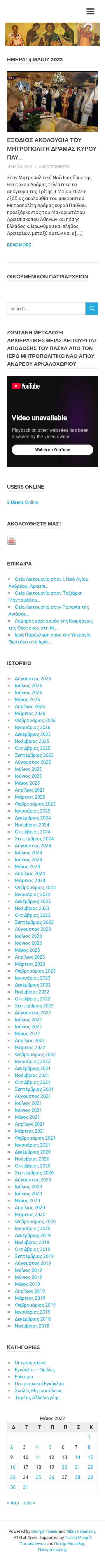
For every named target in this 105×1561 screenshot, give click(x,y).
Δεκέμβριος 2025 (33, 734)
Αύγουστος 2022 (33, 1012)
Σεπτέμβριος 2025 (34, 755)
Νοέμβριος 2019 (32, 1242)
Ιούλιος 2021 (28, 1103)
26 (51, 1477)
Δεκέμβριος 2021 (33, 1068)
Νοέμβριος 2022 (32, 991)
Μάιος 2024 (27, 866)
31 (25, 1487)
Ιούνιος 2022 (28, 1026)
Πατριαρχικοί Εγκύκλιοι (39, 1383)
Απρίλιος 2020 (30, 1207)
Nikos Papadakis (80, 1531)
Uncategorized (54, 166)
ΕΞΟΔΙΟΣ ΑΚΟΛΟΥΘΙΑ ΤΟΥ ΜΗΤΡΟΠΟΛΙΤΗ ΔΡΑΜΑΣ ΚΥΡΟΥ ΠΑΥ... (52, 149)
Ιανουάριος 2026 (32, 727)
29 (90, 1477)
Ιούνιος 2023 (28, 943)
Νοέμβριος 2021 (32, 1075)
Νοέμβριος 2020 (32, 1158)
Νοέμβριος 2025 (32, 741)
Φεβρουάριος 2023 (35, 970)
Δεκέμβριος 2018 (33, 1318)
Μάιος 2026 (27, 699)
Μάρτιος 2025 (30, 796)
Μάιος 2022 (27, 1033)
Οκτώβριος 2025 (32, 748)
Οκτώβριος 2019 (32, 1249)
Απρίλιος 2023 (30, 957)
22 (90, 1467)
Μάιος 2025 (27, 783)
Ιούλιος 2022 (28, 1019)
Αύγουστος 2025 (33, 762)
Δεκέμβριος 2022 (33, 984)
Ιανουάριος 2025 (32, 810)
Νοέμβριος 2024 (32, 824)
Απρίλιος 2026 (30, 706)
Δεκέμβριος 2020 (33, 1151)
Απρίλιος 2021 (30, 1124)
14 (77, 1457)
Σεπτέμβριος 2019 (34, 1256)
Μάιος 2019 (27, 1284)
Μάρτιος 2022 (30, 1047)
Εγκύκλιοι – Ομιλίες (35, 1369)
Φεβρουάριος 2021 (35, 1138)
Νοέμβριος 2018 (32, 1325)
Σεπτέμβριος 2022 (34, 1005)
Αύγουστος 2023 (33, 929)
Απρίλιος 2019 (30, 1291)
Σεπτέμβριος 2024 (34, 838)
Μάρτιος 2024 (30, 880)
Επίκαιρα (24, 1376)
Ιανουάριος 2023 (32, 977)
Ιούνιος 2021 (28, 1110)
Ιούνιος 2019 (28, 1277)
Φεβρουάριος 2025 (35, 803)
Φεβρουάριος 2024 (35, 887)
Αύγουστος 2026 (33, 678)
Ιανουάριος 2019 (32, 1312)
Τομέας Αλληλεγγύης (37, 1397)
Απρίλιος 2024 (30, 873)
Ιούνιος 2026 (28, 692)
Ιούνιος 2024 (28, 859)
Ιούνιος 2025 (28, 776)
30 (12, 1487)
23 (12, 1477)
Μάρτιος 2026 (30, 713)
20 (64, 1467)
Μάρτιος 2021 (30, 1131)
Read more (19, 245)
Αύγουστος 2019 (33, 1263)
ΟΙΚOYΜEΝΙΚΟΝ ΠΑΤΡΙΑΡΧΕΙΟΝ (47, 276)
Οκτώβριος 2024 (32, 831)
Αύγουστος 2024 (33, 845)
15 (90, 1457)
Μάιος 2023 (27, 950)
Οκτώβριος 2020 (32, 1165)
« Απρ (13, 1502)
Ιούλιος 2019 (28, 1270)
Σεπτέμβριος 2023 (34, 922)
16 (12, 1467)
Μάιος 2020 (27, 1200)
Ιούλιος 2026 (28, 685)
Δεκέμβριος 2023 (33, 901)
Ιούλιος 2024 (28, 852)
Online (22, 502)
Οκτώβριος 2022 (32, 998)
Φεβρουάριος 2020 (35, 1221)
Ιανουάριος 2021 (32, 1144)
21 (77, 1467)
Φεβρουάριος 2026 (35, 720)
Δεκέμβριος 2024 (33, 817)
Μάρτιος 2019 (30, 1298)
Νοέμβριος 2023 (32, 908)
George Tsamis (44, 1531)
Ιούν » (28, 1502)
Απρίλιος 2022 (30, 1040)
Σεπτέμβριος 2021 (34, 1089)
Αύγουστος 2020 (33, 1179)
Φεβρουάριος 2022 (35, 1054)
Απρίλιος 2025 (30, 790)
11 (38, 1457)
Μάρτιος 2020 (30, 1214)
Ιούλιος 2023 (28, 936)
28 (77, 1477)
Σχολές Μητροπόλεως (38, 1390)
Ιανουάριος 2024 (32, 894)
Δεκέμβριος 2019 (33, 1235)
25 (38, 1477)
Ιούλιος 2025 (28, 769)
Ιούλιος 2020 (28, 1186)
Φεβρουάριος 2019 (35, 1305)
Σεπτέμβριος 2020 (34, 1172)
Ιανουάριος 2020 (32, 1228)
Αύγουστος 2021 (33, 1096)
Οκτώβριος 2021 (32, 1082)
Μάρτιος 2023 (30, 964)
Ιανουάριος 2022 (32, 1061)
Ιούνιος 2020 (28, 1193)
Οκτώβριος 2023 (32, 915)
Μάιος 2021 (27, 1117)
